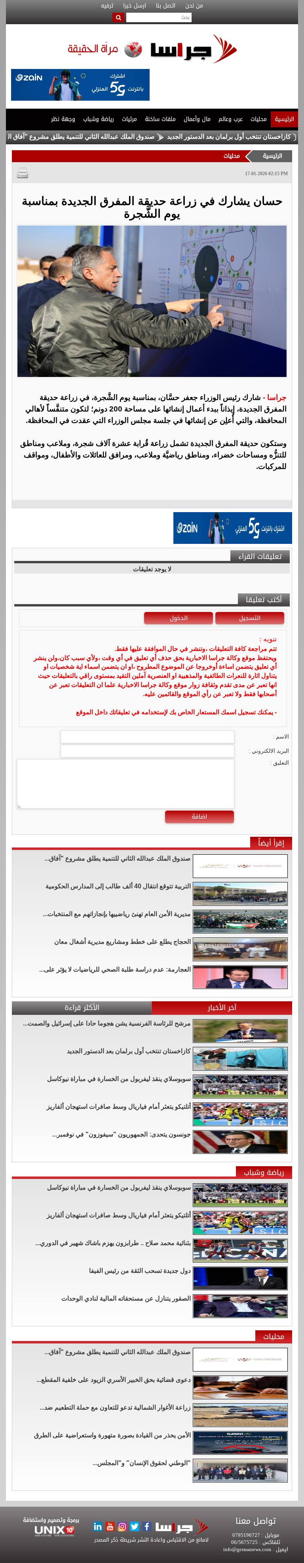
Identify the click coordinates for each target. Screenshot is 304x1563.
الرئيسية (284, 119)
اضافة (199, 816)
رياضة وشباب (98, 119)
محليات (259, 119)
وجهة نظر (63, 119)
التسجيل (249, 618)
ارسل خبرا (134, 6)
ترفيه (107, 6)
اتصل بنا (165, 6)
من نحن (194, 6)
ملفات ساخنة (160, 119)
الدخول (179, 618)
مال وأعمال (197, 119)
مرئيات (129, 119)
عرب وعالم (230, 119)
